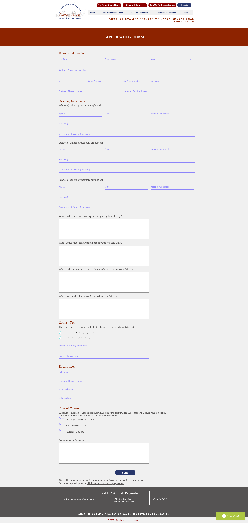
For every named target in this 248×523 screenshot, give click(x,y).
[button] (114, 12)
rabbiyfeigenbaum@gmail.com (79, 498)
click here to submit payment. (105, 483)
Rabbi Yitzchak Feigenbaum (122, 493)
